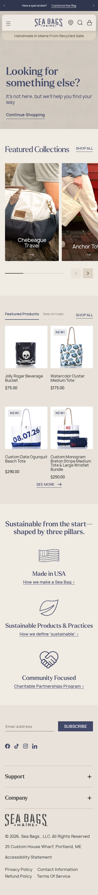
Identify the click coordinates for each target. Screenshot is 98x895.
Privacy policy (18, 869)
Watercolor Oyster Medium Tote (68, 378)
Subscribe (75, 726)
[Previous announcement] (4, 5)
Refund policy (18, 876)
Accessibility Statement (28, 857)
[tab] (22, 316)
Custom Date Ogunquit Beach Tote (26, 459)
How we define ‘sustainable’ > (49, 634)
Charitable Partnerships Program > (49, 686)
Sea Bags (30, 836)
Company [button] (16, 797)
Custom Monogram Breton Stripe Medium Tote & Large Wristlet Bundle (71, 463)
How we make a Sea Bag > (49, 582)
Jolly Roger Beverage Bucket (24, 378)
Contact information (57, 869)
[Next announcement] (94, 5)
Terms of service (53, 876)
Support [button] (15, 776)
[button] (8, 23)
